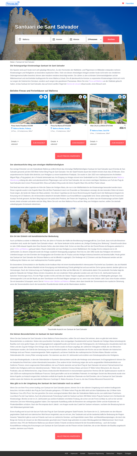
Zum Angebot (39, 143)
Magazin (119, 453)
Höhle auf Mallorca (21, 249)
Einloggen (128, 453)
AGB (66, 453)
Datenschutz (110, 453)
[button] (68, 156)
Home (12, 62)
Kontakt (82, 453)
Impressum (74, 453)
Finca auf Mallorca (95, 81)
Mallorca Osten (97, 130)
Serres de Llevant (73, 84)
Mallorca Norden (18, 128)
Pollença (28, 128)
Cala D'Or (106, 130)
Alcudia (67, 128)
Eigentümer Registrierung (96, 453)
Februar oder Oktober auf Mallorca (56, 281)
